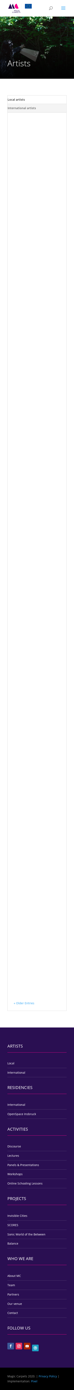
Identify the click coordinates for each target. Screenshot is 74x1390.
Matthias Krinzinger (33, 780)
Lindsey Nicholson (32, 130)
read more (25, 164)
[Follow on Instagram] (19, 1346)
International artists (22, 108)
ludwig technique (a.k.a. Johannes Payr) (36, 421)
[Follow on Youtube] (27, 1346)
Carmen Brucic (29, 229)
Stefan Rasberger (31, 513)
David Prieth (27, 866)
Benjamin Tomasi (31, 952)
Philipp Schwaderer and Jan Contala (36, 606)
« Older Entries (24, 1003)
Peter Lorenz (27, 694)
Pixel (34, 1381)
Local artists (16, 100)
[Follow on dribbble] (35, 1348)
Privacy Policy (48, 1376)
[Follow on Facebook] (10, 1346)
